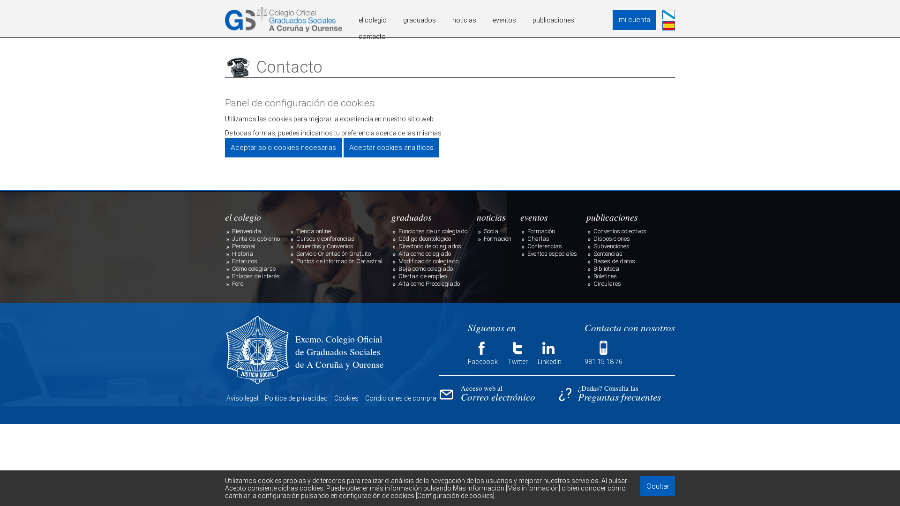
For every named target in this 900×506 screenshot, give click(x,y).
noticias (464, 20)
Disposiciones (611, 238)
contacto (372, 36)
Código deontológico (424, 238)
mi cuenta (634, 19)
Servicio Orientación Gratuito (333, 253)
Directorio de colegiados (429, 246)
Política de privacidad (296, 398)
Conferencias (544, 246)
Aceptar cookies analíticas (391, 147)
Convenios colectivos (619, 231)
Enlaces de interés (256, 276)
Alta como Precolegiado (429, 283)
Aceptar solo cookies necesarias (283, 147)
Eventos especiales (552, 253)
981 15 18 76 (603, 361)
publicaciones (553, 20)
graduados (419, 20)
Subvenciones (611, 246)
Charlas (538, 238)
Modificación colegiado (428, 261)
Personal (243, 246)
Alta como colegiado (424, 253)
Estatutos (244, 261)
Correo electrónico (498, 394)
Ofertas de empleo (422, 276)
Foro (237, 283)
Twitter (518, 361)
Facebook (483, 361)
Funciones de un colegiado (432, 231)
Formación (497, 238)
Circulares (607, 283)
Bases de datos (614, 261)
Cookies (346, 398)
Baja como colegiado (425, 268)
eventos (504, 20)
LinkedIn (550, 361)
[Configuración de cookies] (455, 495)
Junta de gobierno (256, 238)
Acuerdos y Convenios (324, 246)
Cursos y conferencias (325, 238)
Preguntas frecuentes (619, 394)
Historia (242, 253)
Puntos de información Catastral (339, 261)
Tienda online (313, 231)
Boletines (605, 276)
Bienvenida (246, 231)
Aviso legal (242, 398)
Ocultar (657, 486)
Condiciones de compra (400, 398)
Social (492, 231)
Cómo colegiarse (254, 268)
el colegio (373, 20)
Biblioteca (606, 268)
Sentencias (607, 253)
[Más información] (533, 488)
